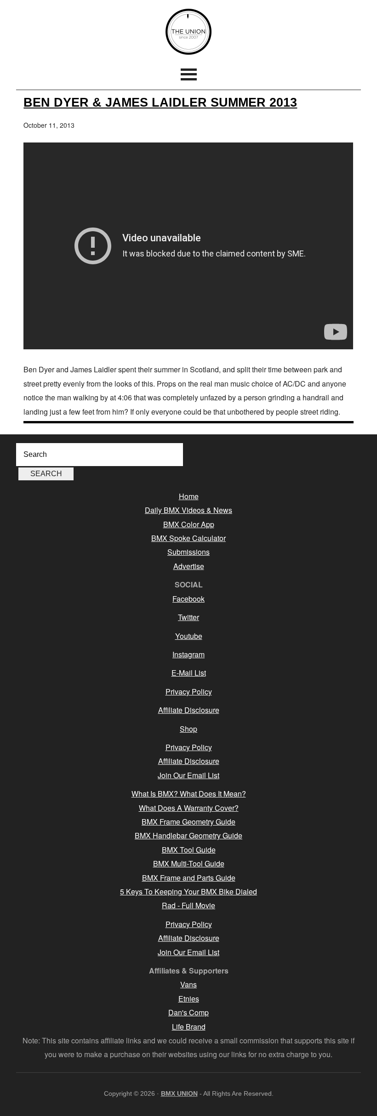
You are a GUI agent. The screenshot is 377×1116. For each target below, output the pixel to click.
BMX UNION (188, 32)
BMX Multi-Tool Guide (188, 863)
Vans (188, 984)
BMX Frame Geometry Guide (188, 821)
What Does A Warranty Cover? (189, 808)
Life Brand (189, 1026)
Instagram (188, 654)
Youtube (188, 636)
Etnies (188, 998)
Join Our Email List (188, 775)
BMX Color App (188, 524)
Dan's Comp (188, 1012)
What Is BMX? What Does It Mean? (188, 793)
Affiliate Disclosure (188, 710)
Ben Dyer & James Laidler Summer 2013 (160, 102)
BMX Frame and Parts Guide (188, 877)
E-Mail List (188, 672)
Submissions (188, 552)
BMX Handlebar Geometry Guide (188, 835)
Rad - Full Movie (188, 905)
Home (189, 496)
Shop (188, 728)
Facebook (188, 598)
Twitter (188, 617)
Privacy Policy (189, 691)
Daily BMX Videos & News (188, 510)
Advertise (188, 566)
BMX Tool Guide (189, 849)
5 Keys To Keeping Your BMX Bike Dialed (188, 891)
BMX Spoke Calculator (188, 538)
